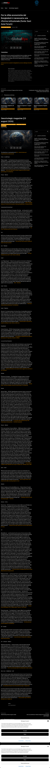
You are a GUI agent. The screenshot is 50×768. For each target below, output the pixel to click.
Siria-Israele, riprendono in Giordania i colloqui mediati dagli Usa (41, 66)
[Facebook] (11, 47)
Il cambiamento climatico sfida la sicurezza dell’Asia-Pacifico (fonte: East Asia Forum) (39, 91)
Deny (25, 759)
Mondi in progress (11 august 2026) (24, 106)
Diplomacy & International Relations (7, 108)
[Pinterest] (17, 47)
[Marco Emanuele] (4, 75)
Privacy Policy (28, 766)
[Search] (47, 31)
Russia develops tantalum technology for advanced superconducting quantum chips (41, 43)
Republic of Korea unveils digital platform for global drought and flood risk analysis (41, 39)
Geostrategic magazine (5, 27)
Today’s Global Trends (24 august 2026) (41, 49)
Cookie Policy (21, 766)
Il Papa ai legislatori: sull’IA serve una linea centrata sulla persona (41, 52)
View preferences (25, 763)
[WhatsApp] (20, 47)
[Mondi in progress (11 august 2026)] (25, 101)
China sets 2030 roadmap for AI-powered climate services (40, 47)
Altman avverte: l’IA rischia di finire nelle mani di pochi (41, 55)
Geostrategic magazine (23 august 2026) (7, 106)
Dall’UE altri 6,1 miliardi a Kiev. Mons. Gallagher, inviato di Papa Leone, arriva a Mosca (41, 62)
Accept (25, 756)
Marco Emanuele (11, 68)
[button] (48, 746)
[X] (14, 47)
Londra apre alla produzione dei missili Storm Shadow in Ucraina (41, 58)
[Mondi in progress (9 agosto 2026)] (41, 101)
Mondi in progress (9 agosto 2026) (40, 106)
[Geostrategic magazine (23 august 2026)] (8, 101)
